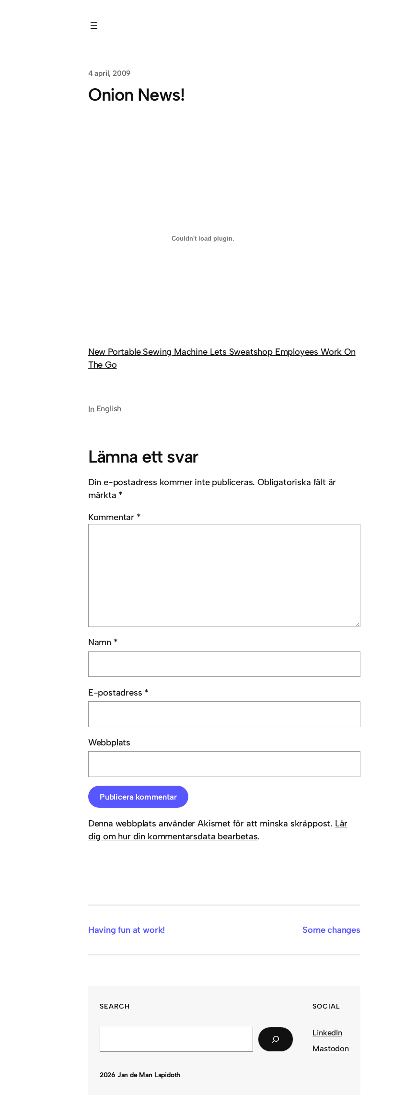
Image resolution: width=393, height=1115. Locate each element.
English (109, 408)
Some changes (331, 929)
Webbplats (109, 742)
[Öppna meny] (94, 25)
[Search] (276, 1039)
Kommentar (114, 517)
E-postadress (118, 692)
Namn (103, 642)
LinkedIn (327, 1032)
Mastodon (330, 1048)
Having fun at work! (126, 929)
